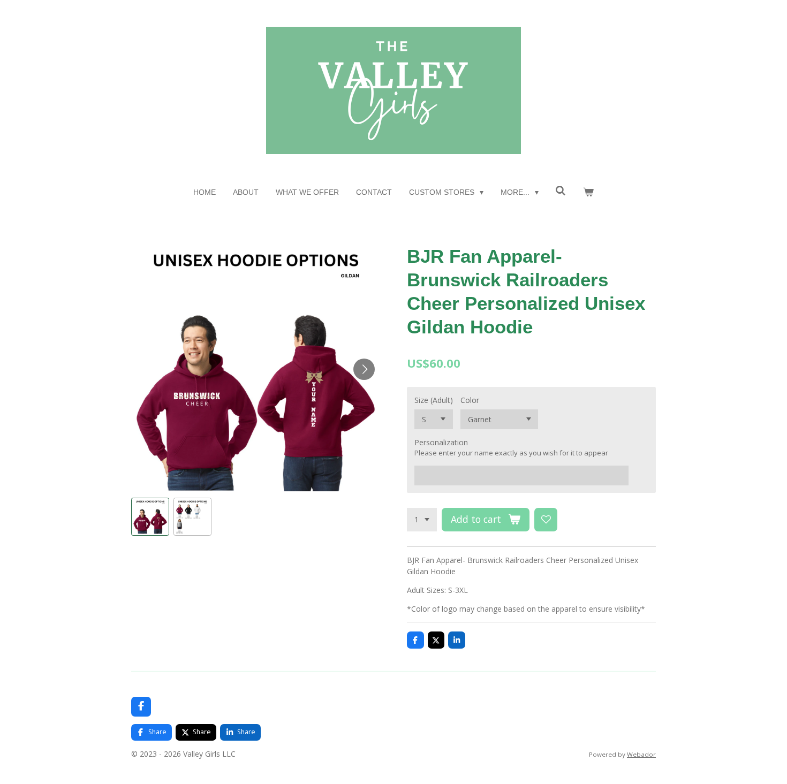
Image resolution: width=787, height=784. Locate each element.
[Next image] (364, 369)
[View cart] (588, 192)
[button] (150, 517)
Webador (641, 754)
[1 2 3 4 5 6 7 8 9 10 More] (422, 519)
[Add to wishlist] (546, 519)
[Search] (561, 191)
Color (469, 400)
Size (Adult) (433, 400)
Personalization (441, 442)
